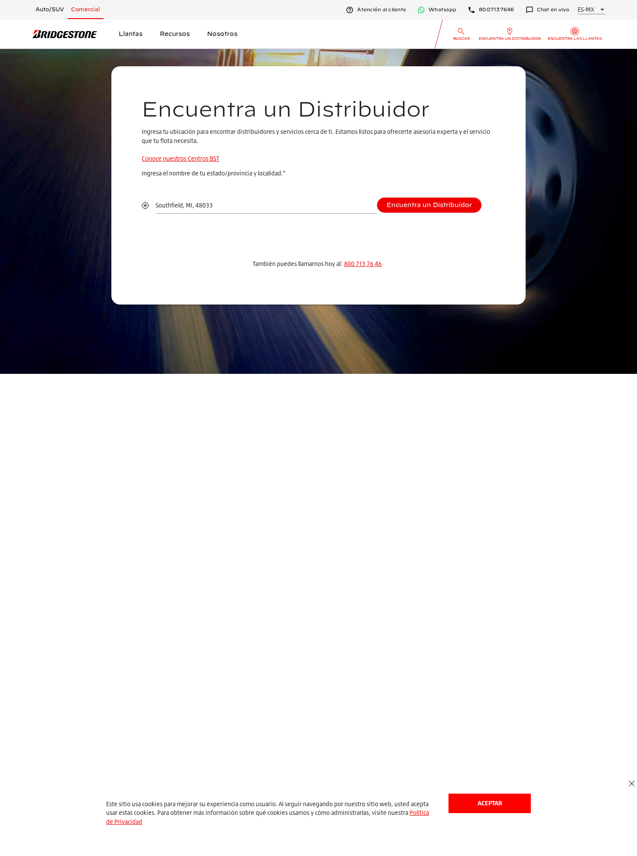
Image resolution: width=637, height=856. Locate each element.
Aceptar (490, 803)
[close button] (631, 783)
